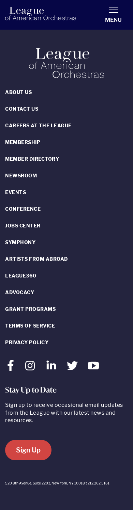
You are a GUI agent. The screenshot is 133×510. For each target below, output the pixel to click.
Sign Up (28, 450)
